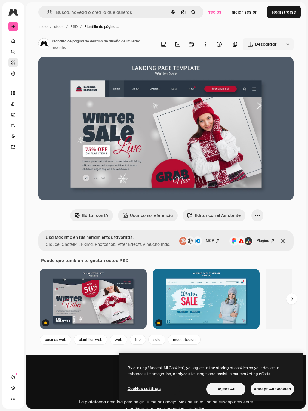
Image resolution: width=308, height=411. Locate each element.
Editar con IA (95, 215)
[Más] (13, 399)
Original (77, 68)
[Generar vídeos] (13, 125)
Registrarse (284, 12)
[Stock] (13, 62)
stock (59, 26)
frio (138, 339)
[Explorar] (13, 73)
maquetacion (184, 339)
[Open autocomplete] (47, 12)
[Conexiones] (13, 377)
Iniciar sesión (243, 12)
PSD (74, 26)
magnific (59, 47)
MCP (210, 240)
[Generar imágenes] (13, 114)
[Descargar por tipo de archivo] (288, 44)
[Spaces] (13, 104)
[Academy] (13, 388)
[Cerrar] (282, 241)
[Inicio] (13, 41)
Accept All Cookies (272, 388)
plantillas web (90, 339)
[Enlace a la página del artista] (43, 44)
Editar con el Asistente (218, 215)
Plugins (263, 240)
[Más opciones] (205, 44)
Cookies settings (144, 388)
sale (156, 339)
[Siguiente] (291, 299)
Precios (213, 12)
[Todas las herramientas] (13, 93)
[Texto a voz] (13, 136)
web (118, 339)
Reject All (226, 388)
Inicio (43, 26)
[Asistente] (13, 147)
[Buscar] (13, 52)
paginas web (55, 339)
